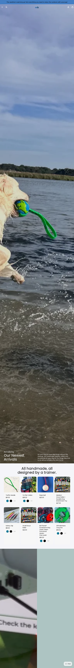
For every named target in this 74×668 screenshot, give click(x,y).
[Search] (6, 7)
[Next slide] (17, 484)
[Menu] (2, 7)
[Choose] (16, 489)
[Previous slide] (6, 484)
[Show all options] (14, 501)
